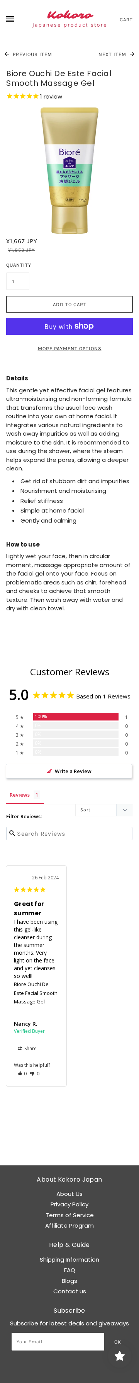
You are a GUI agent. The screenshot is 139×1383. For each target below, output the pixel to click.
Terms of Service (70, 1215)
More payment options (70, 348)
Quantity (17, 265)
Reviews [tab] (20, 794)
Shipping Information (69, 1259)
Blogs (69, 1281)
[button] (22, 1073)
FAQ (69, 1270)
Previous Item (31, 54)
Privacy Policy (69, 1204)
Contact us (69, 1291)
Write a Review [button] (73, 771)
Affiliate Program (69, 1225)
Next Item (113, 54)
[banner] (69, 19)
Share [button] (30, 1048)
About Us (69, 1194)
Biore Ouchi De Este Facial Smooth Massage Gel (36, 993)
